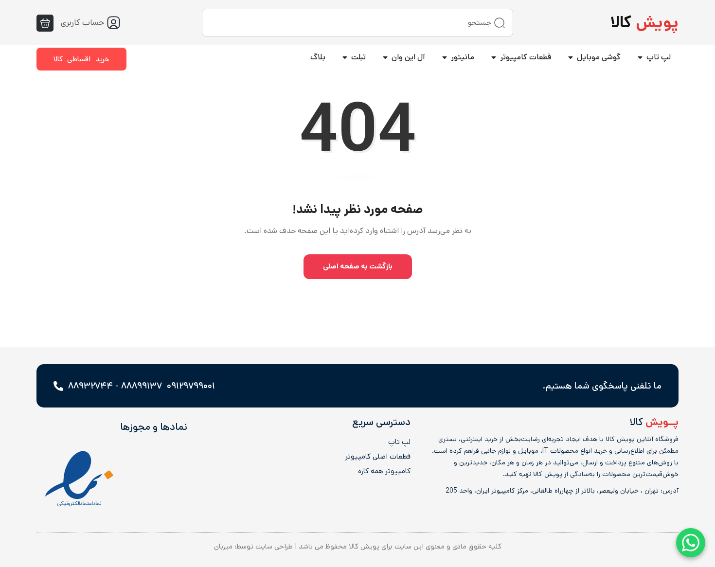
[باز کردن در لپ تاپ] (640, 57)
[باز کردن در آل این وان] (385, 57)
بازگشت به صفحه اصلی (358, 266)
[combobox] (357, 22)
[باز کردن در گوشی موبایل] (570, 57)
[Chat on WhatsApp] (690, 542)
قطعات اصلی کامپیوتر (377, 456)
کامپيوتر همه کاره (384, 471)
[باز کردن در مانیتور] (444, 57)
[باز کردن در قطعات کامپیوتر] (494, 57)
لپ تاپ (399, 442)
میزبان (223, 546)
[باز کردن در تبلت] (345, 57)
